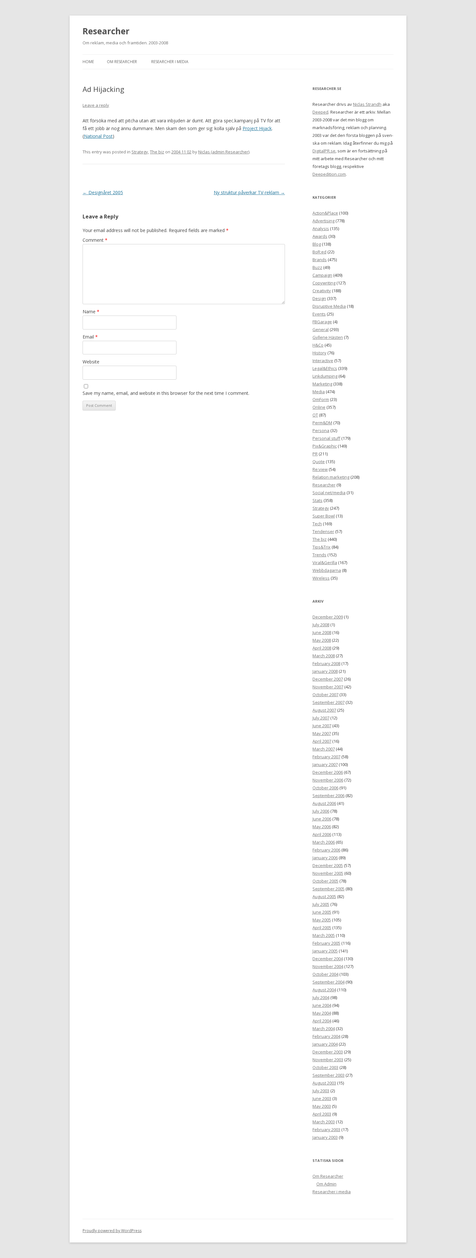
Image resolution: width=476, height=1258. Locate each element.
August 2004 (324, 990)
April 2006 (321, 834)
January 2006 (325, 858)
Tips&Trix (321, 547)
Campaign (322, 275)
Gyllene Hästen (327, 337)
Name (91, 311)
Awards (319, 236)
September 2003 (328, 1075)
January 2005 (325, 951)
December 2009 (327, 617)
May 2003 (321, 1106)
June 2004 (321, 1005)
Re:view (320, 469)
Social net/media (329, 492)
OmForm (320, 399)
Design (319, 298)
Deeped (320, 112)
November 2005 (327, 873)
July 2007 (320, 718)
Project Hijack (257, 128)
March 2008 (323, 656)
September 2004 (328, 982)
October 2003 (325, 1067)
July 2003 (320, 1091)
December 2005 (327, 865)
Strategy (139, 152)
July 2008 (320, 625)
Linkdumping (324, 376)
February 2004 (326, 1036)
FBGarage (322, 322)
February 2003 (326, 1129)
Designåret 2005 (103, 192)
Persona (320, 430)
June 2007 (321, 726)
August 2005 (324, 896)
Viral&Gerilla (324, 562)
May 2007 (321, 733)
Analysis (320, 228)
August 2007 (324, 710)
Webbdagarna (326, 570)
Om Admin (326, 1184)
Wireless (321, 578)
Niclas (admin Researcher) (223, 152)
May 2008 (321, 640)
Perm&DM (322, 423)
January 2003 (325, 1137)
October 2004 (325, 974)
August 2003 (324, 1083)
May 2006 (321, 826)
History (319, 353)
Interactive (322, 360)
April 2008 (321, 648)
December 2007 (327, 679)
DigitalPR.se (323, 151)
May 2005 (321, 920)
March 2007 (323, 749)
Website (91, 362)
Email (90, 337)
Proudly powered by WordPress (112, 1230)
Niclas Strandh (367, 104)
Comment (95, 240)
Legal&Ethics (324, 368)
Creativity (321, 291)
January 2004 (325, 1044)
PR (315, 454)
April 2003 (321, 1114)
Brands (319, 259)
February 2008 (326, 663)
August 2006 (324, 803)
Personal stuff (326, 438)
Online (318, 407)
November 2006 (327, 780)
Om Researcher (122, 61)
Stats (317, 500)
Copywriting (323, 283)
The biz (157, 152)
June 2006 (321, 819)
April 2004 (321, 1021)
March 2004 (323, 1028)
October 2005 (325, 881)
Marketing (322, 384)
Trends (319, 555)
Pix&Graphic (324, 446)
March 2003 (323, 1122)
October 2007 (325, 694)
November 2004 (327, 966)
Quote (318, 461)
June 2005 (321, 912)
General (320, 329)
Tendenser (323, 531)
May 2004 (321, 1013)
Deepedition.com (329, 174)
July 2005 (320, 904)
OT (315, 415)
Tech (317, 524)
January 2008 (325, 671)
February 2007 (326, 757)
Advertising (323, 221)
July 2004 (320, 997)
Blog (316, 244)
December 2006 (327, 772)
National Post (98, 136)
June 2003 (321, 1098)
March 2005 (323, 935)
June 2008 (321, 632)
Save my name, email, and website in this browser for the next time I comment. (166, 393)
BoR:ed (319, 252)
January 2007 (325, 764)
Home (88, 61)
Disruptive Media (329, 306)
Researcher (106, 31)
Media (318, 392)
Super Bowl (323, 516)
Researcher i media (169, 61)
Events (319, 314)
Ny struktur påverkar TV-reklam (249, 192)
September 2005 (328, 889)
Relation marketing (330, 477)
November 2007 (327, 687)
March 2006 (323, 842)
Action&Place (325, 213)
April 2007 (321, 741)
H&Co (317, 345)
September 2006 (328, 795)
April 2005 (321, 927)
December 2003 (327, 1052)
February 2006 (326, 850)
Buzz (317, 267)
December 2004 (327, 959)
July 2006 (320, 811)
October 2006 (325, 788)
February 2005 (326, 943)
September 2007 (328, 702)
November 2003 (327, 1060)
